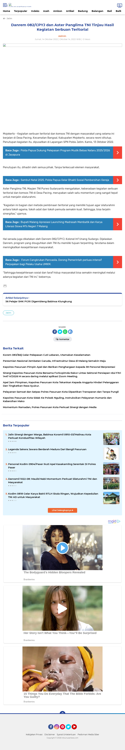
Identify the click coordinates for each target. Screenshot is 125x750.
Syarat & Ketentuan (66, 734)
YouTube (76, 730)
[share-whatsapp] (65, 331)
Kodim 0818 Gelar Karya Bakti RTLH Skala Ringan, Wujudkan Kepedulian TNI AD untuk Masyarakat (53, 495)
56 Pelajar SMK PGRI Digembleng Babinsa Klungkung (39, 301)
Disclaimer (49, 734)
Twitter (70, 730)
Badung (83, 11)
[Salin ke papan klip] (70, 331)
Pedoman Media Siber (88, 734)
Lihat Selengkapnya (62, 510)
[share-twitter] (60, 331)
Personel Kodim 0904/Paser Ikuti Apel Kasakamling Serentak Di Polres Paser (52, 466)
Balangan (97, 11)
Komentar (64, 339)
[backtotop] (62, 714)
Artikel (70, 11)
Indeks (35, 11)
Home (6, 11)
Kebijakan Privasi (34, 734)
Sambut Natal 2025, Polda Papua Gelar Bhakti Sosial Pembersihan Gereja (65, 180)
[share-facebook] (54, 331)
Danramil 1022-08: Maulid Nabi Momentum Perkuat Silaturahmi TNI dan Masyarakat (52, 480)
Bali (109, 11)
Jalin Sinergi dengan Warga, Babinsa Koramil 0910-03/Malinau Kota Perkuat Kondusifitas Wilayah (49, 436)
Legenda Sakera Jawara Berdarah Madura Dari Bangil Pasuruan (47, 449)
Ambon (57, 11)
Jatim (8, 313)
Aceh (46, 11)
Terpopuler (20, 11)
